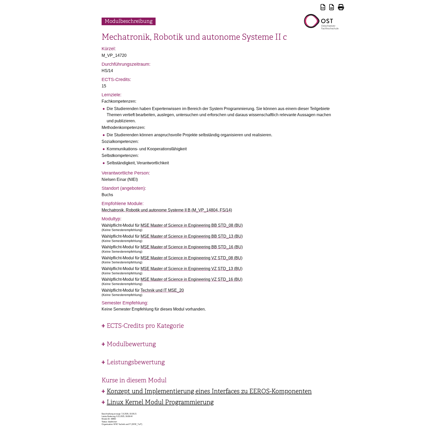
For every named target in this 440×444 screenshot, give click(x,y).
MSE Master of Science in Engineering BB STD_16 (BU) (192, 247)
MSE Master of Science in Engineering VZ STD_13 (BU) (191, 268)
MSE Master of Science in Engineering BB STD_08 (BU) (192, 225)
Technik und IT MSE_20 (162, 290)
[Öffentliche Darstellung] (331, 8)
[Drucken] (341, 8)
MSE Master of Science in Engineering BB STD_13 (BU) (192, 236)
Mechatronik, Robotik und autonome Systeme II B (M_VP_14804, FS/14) (167, 210)
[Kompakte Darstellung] (323, 8)
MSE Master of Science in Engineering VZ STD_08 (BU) (191, 258)
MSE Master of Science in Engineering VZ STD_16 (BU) (191, 279)
